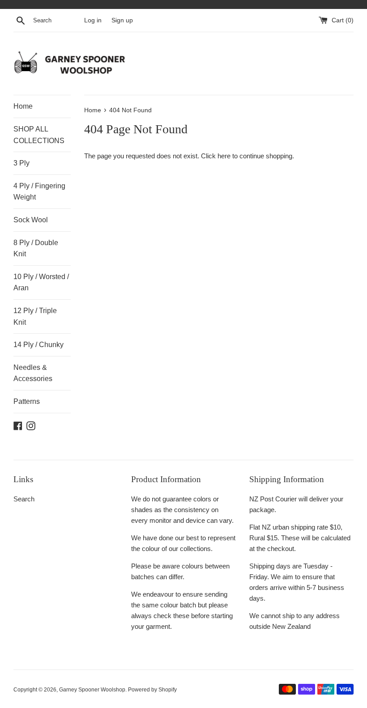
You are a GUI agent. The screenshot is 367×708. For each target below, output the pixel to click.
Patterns (26, 401)
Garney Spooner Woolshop (92, 690)
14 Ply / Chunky (38, 344)
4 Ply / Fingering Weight (39, 191)
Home (23, 106)
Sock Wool (30, 220)
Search (23, 499)
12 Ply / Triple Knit (35, 316)
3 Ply (21, 163)
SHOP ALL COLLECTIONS (38, 134)
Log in (93, 20)
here (224, 156)
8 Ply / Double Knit (35, 248)
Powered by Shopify (152, 690)
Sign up (122, 20)
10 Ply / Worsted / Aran (41, 282)
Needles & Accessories (32, 373)
